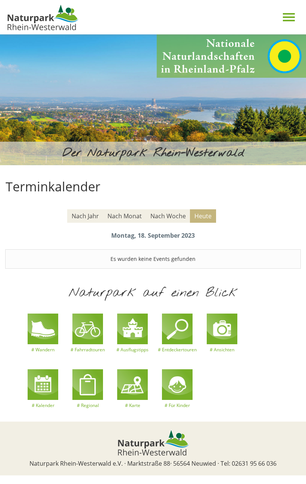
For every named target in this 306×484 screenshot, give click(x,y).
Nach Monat (124, 216)
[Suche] (291, 216)
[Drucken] (296, 204)
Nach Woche (168, 216)
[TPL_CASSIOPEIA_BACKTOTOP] (3, 479)
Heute (203, 216)
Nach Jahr (85, 216)
